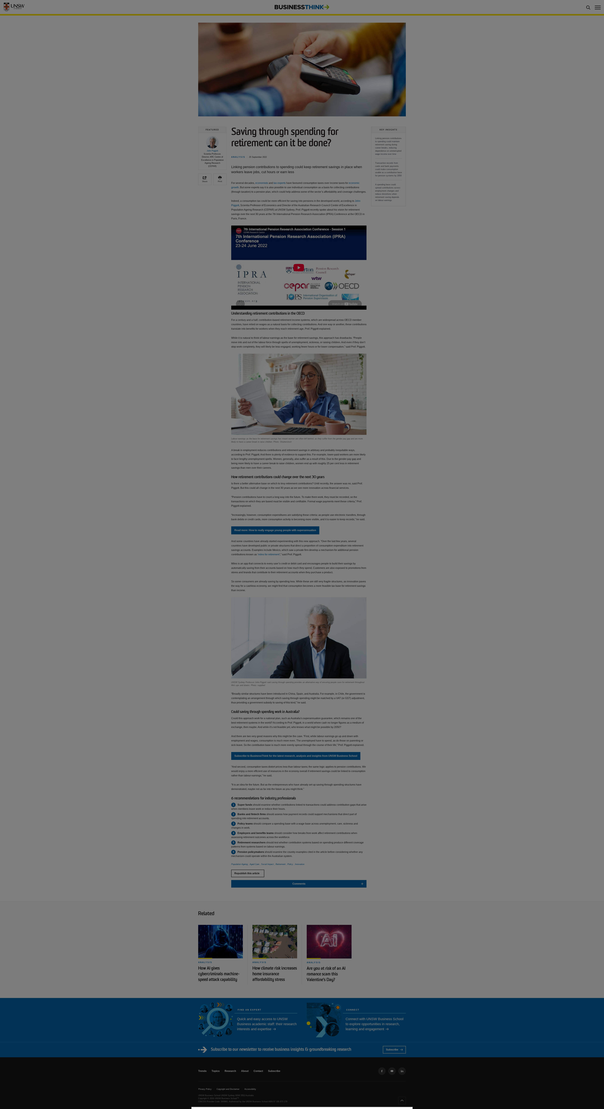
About (245, 1071)
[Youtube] (392, 1071)
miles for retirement (268, 554)
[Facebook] (382, 1071)
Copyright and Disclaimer (228, 1089)
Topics (216, 1071)
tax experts (280, 183)
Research (230, 1071)
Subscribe (392, 1049)
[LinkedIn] (402, 1071)
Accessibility (250, 1089)
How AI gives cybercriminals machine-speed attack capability (219, 974)
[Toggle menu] (597, 7)
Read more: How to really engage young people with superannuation (275, 530)
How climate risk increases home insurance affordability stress (274, 974)
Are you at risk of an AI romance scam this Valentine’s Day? (326, 974)
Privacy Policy (205, 1089)
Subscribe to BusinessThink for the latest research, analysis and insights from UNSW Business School (295, 756)
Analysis (205, 962)
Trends (202, 1071)
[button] (212, 152)
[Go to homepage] (302, 7)
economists (261, 183)
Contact (258, 1071)
